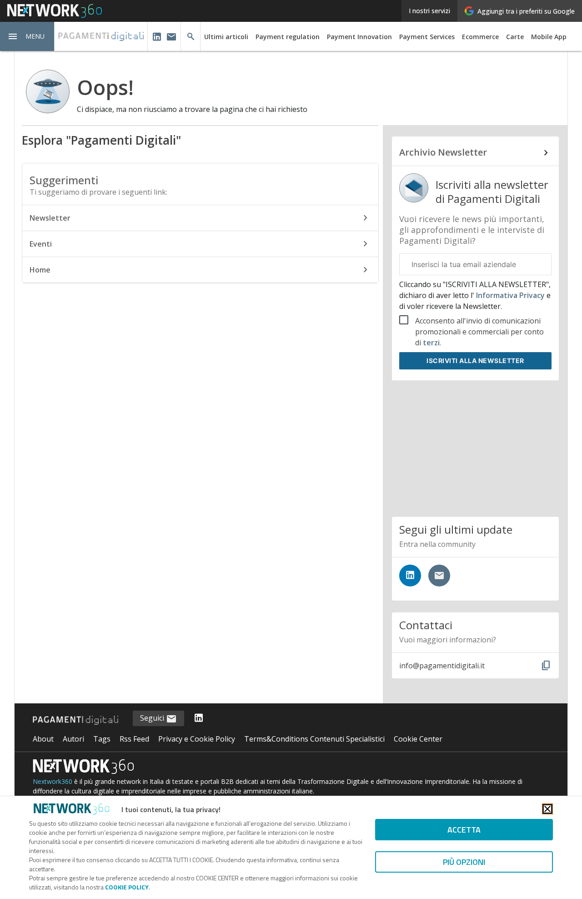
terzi (431, 343)
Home (40, 270)
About (43, 739)
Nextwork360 (52, 781)
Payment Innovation (359, 36)
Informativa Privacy (510, 295)
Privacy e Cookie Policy (196, 739)
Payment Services (427, 36)
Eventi (41, 244)
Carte (515, 36)
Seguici (153, 718)
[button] (27, 36)
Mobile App (549, 36)
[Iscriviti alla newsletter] (439, 575)
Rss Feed (134, 739)
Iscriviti (475, 360)
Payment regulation (288, 36)
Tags (101, 739)
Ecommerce (480, 36)
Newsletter (50, 218)
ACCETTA (464, 829)
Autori (73, 739)
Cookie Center (418, 739)
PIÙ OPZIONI (464, 862)
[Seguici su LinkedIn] (410, 575)
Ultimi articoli (226, 36)
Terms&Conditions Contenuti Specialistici (314, 739)
